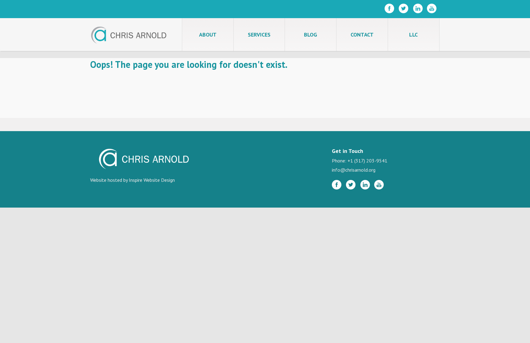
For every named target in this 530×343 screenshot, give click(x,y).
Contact (362, 34)
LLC (413, 34)
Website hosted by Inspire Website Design (132, 180)
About (208, 34)
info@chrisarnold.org (353, 170)
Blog (310, 34)
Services (259, 34)
